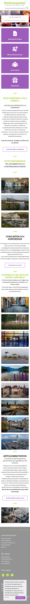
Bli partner (3, 547)
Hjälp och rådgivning (6, 540)
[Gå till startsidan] (15, 3)
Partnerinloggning (5, 563)
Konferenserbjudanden (6, 559)
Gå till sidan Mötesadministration (15, 498)
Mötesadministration (6, 538)
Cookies (27, 597)
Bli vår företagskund (5, 545)
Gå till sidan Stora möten (15, 265)
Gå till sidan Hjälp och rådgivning (15, 149)
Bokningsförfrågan (5, 557)
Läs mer (7, 597)
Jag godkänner (20, 598)
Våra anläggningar (5, 561)
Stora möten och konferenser (8, 542)
